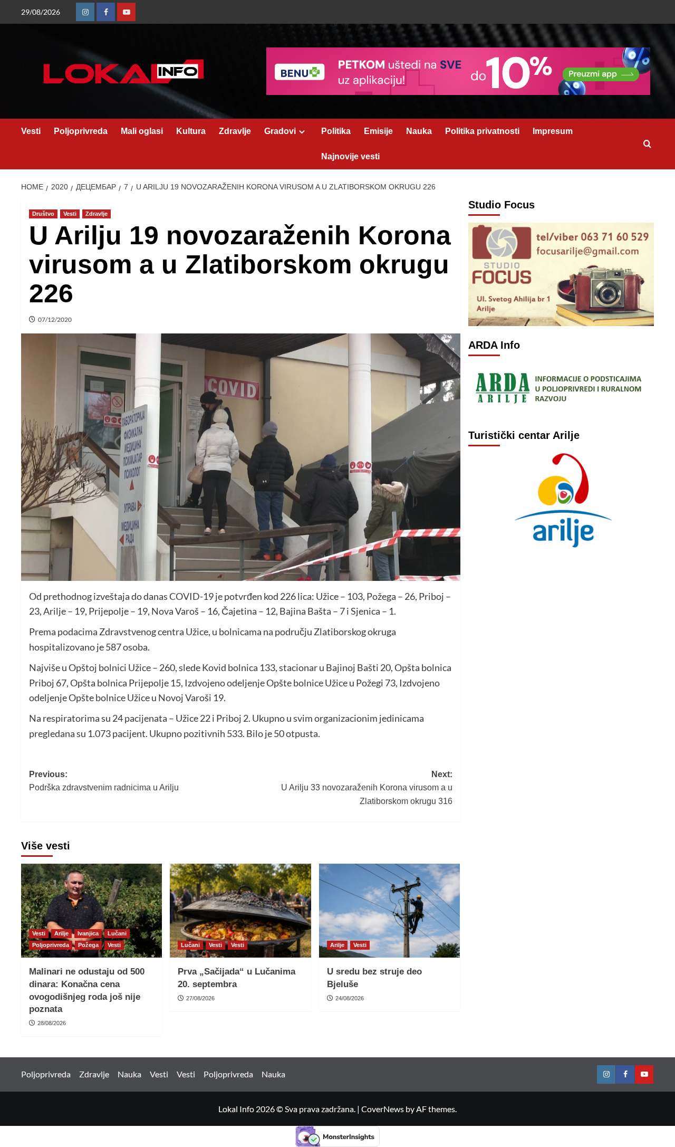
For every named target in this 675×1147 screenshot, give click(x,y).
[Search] (647, 144)
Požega (88, 945)
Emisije (378, 131)
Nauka (419, 131)
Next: (366, 788)
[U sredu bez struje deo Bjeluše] (389, 911)
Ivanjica (88, 933)
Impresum (553, 131)
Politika (336, 131)
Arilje (61, 933)
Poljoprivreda (81, 131)
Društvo (43, 214)
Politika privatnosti (482, 131)
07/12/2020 (55, 319)
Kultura (191, 131)
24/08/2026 (349, 998)
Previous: (104, 781)
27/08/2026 (200, 998)
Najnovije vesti (350, 156)
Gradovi (280, 131)
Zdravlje (235, 131)
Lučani (117, 933)
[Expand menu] (302, 131)
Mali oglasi (142, 131)
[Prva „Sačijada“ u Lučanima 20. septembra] (240, 911)
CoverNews (382, 1109)
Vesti (31, 131)
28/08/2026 (51, 1023)
